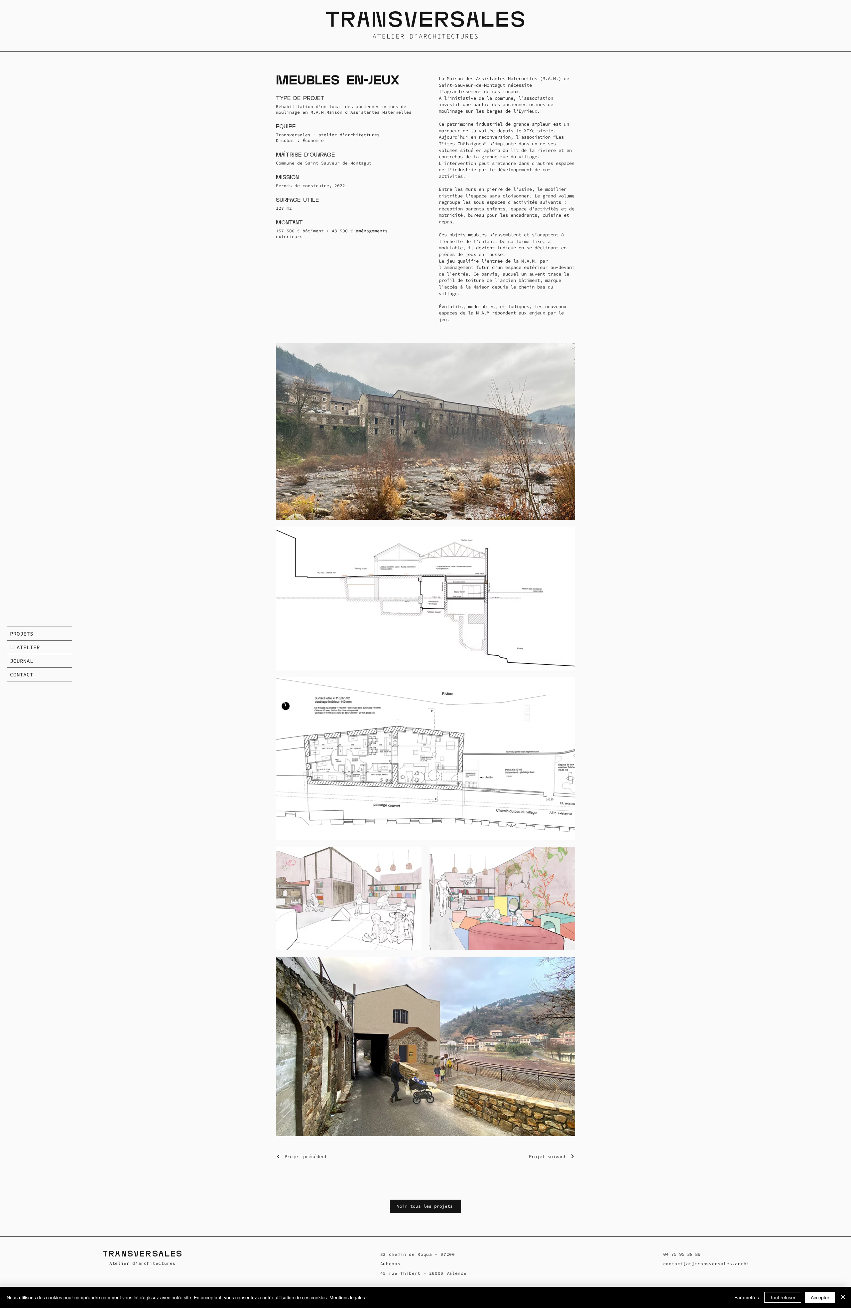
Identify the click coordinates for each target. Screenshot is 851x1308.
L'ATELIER (25, 647)
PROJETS (21, 633)
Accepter (820, 1297)
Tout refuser (782, 1297)
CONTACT (21, 674)
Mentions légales (347, 1297)
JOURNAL (21, 660)
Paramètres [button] (746, 1297)
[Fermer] (843, 1297)
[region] (425, 25)
